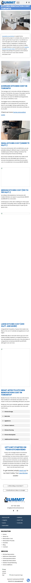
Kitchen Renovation (8, 554)
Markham (19, 517)
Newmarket (5, 525)
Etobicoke (19, 523)
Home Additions (7, 565)
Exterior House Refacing (10, 562)
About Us (5, 536)
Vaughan (4, 520)
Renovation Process (8, 540)
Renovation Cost (8, 538)
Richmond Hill (5, 517)
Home (4, 534)
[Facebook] (26, 2)
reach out (22, 470)
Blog (4, 545)
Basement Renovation (9, 560)
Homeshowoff (19, 581)
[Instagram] (29, 2)
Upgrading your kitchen (8, 36)
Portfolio (5, 543)
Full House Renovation (9, 558)
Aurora (4, 523)
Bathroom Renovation (9, 556)
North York (20, 520)
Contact (5, 547)
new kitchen (23, 473)
